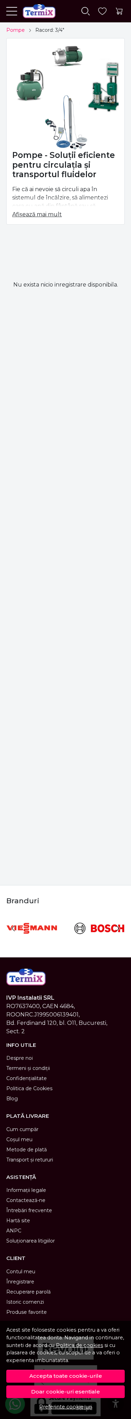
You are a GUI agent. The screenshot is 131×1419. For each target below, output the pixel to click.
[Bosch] (99, 941)
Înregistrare (20, 1282)
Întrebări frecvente (29, 1210)
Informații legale (26, 1190)
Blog (12, 1098)
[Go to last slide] (13, 928)
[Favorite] (102, 11)
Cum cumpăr (22, 1129)
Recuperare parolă (28, 1292)
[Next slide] (118, 928)
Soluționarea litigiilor (30, 1241)
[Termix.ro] (36, 11)
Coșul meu (19, 1139)
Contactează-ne (25, 1200)
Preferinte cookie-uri (65, 1407)
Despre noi (19, 1058)
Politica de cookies (79, 1345)
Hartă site (18, 1220)
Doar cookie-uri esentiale (65, 1391)
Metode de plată (26, 1149)
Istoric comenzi (25, 1302)
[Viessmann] (31, 941)
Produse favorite (26, 1312)
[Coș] (119, 11)
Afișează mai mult (37, 214)
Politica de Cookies (29, 1088)
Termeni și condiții (28, 1068)
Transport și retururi (29, 1160)
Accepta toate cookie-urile (65, 1376)
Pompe (15, 30)
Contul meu (20, 1271)
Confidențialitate (26, 1078)
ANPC (13, 1231)
